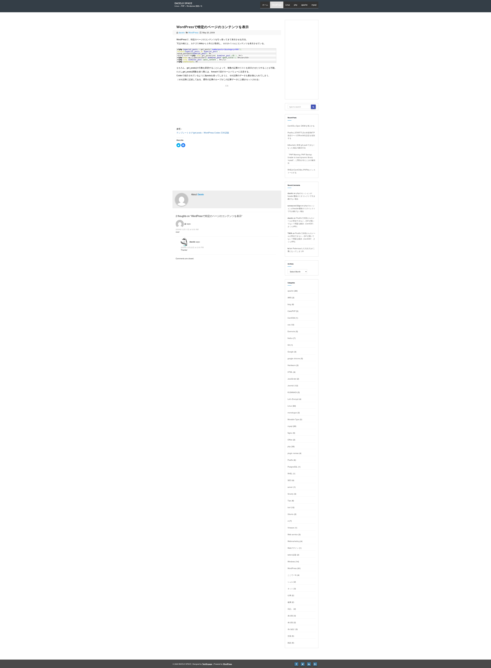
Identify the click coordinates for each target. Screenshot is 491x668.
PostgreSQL (293, 466)
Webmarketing (294, 541)
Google (291, 351)
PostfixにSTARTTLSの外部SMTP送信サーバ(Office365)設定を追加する (301, 135)
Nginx (290, 433)
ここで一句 (292, 575)
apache (304, 4)
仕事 (289, 595)
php (295, 4)
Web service (293, 534)
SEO (289, 480)
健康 (289, 602)
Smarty (290, 494)
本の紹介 (291, 629)
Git (289, 345)
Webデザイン (293, 548)
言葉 (289, 636)
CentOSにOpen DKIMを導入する (301, 126)
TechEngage (207, 664)
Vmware (291, 527)
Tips (289, 500)
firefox (290, 338)
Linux (287, 4)
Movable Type (293, 419)
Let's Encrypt (293, 399)
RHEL (290, 473)
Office (290, 439)
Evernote (291, 331)
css (289, 324)
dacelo (181, 32)
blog (289, 304)
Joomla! (291, 385)
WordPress (276, 4)
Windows (291, 561)
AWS (290, 297)
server (290, 487)
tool (289, 507)
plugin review (293, 453)
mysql (313, 4)
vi (288, 521)
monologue (292, 412)
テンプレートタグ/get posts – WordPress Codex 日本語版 (202, 132)
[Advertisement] (226, 106)
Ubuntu (291, 514)
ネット (290, 588)
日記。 (290, 609)
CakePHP (291, 311)
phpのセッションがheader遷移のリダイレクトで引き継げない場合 (301, 196)
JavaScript (292, 378)
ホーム (265, 4)
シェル (290, 582)
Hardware (292, 365)
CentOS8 (291, 318)
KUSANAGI (292, 392)
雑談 (289, 642)
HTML (290, 372)
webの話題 (292, 554)
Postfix (290, 460)
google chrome (294, 358)
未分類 (290, 615)
